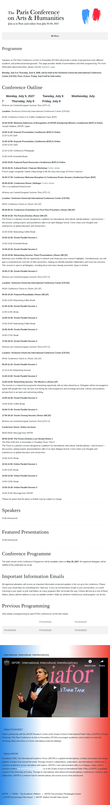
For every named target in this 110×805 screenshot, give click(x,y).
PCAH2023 (45, 630)
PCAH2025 (81, 622)
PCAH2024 (10, 630)
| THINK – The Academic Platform (25, 794)
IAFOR (5, 794)
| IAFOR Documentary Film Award (17, 797)
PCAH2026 (45, 622)
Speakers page (48, 67)
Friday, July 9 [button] (51, 101)
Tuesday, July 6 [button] (53, 96)
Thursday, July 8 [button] (23, 101)
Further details (54, 168)
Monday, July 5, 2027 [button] (20, 96)
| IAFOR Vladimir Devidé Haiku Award (51, 797)
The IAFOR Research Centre (30, 768)
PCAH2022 (81, 630)
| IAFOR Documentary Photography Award (61, 794)
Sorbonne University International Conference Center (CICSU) (40, 111)
